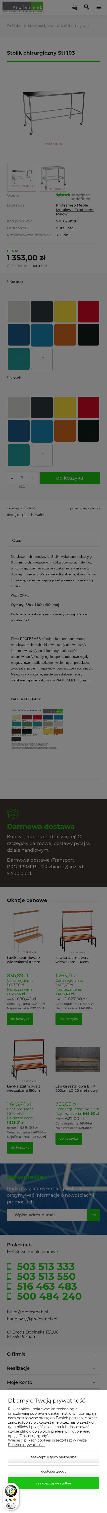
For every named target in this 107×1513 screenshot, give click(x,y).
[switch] (10, 1506)
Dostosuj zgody (53, 1471)
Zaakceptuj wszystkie (53, 1483)
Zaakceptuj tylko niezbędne (53, 1457)
